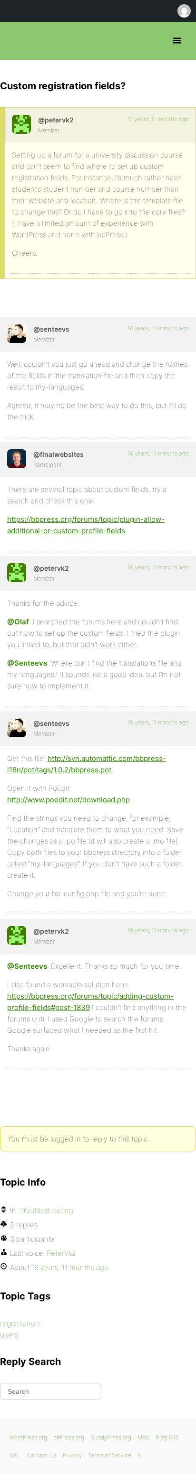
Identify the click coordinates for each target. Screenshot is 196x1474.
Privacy (72, 1455)
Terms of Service (109, 1455)
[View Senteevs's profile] (16, 333)
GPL (15, 1455)
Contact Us (42, 1455)
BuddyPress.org (110, 1437)
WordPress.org (28, 1437)
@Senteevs (27, 662)
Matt (143, 1437)
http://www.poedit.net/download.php (68, 799)
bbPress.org (15, 41)
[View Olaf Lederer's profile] (16, 458)
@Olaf (18, 621)
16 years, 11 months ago (157, 118)
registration (19, 1323)
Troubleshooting (46, 1210)
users (9, 1334)
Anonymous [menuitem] (183, 11)
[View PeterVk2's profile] (21, 124)
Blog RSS (167, 1437)
